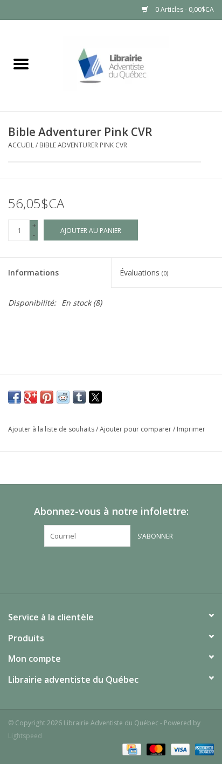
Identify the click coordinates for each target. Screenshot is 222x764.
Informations (33, 272)
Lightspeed (25, 735)
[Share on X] (95, 397)
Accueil (21, 145)
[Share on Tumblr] (79, 397)
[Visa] (179, 749)
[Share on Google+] (30, 397)
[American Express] (202, 749)
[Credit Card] (130, 749)
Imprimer (191, 429)
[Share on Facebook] (14, 397)
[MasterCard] (155, 749)
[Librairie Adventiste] (132, 65)
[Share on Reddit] (63, 397)
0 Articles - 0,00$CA (184, 9)
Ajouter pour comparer (136, 429)
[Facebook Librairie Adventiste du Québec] (111, 568)
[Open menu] (21, 63)
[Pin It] (46, 397)
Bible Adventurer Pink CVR (83, 145)
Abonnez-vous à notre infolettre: (111, 511)
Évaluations (144, 272)
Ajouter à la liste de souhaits (52, 429)
